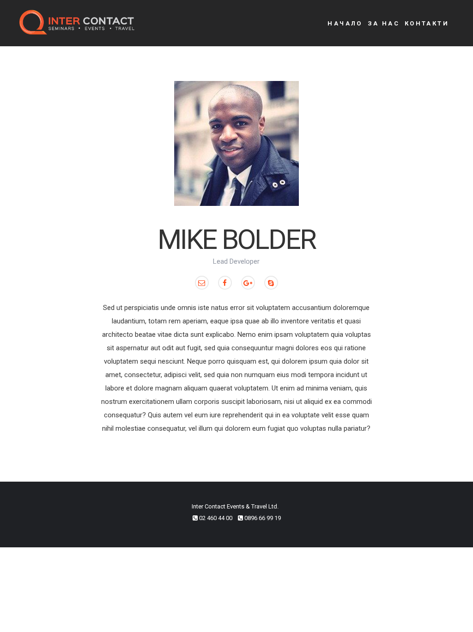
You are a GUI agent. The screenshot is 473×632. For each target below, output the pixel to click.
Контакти (427, 23)
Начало (344, 23)
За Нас (384, 23)
